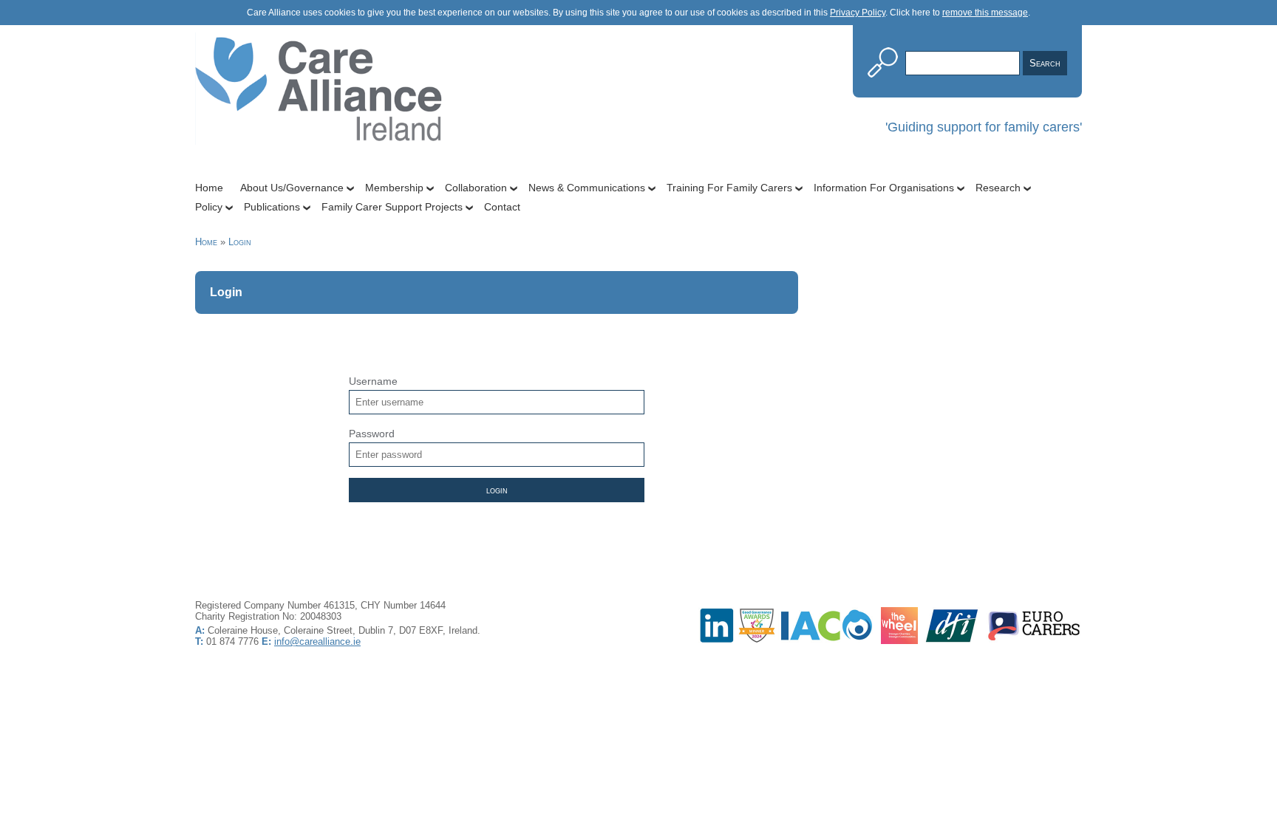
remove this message (985, 12)
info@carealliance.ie (317, 641)
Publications (272, 207)
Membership (394, 188)
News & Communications (586, 188)
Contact (502, 207)
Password (372, 433)
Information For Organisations (884, 188)
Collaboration (476, 188)
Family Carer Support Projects (392, 207)
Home (209, 188)
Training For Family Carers (729, 188)
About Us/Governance (292, 188)
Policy (208, 207)
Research (998, 188)
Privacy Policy (857, 12)
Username (373, 381)
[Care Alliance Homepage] (324, 168)
